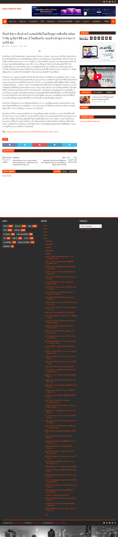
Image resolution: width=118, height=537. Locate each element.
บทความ (22, 21)
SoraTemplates (37, 523)
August (48, 254)
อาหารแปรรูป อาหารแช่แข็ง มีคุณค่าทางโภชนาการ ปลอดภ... (59, 293)
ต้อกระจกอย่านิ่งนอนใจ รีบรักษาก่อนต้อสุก (59, 367)
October (48, 247)
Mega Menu (7, 26)
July (46, 514)
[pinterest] (112, 1)
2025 (45, 229)
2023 (45, 235)
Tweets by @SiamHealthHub (90, 121)
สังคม (29, 226)
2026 (45, 226)
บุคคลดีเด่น (97, 21)
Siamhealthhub (18, 523)
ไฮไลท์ (5, 226)
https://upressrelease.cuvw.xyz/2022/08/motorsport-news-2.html (32, 132)
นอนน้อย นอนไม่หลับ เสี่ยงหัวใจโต (57, 495)
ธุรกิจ (78, 21)
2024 (45, 232)
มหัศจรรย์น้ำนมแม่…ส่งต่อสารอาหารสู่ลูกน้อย (61, 466)
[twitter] (107, 1)
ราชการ (86, 21)
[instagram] (115, 1)
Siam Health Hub (11, 8)
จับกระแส (12, 21)
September (49, 251)
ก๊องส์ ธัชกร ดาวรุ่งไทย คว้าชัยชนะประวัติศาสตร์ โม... (57, 401)
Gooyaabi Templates (60, 523)
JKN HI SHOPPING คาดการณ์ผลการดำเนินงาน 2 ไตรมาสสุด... (60, 342)
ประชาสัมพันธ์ (7, 242)
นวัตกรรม (50, 21)
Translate (87, 229)
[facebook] (104, 1)
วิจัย (42, 21)
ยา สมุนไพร (33, 21)
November (49, 244)
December (49, 241)
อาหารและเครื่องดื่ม (65, 21)
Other (106, 21)
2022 (45, 238)
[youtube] (109, 1)
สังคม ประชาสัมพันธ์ (24, 242)
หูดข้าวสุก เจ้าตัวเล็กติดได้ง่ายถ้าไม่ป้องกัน (59, 312)
